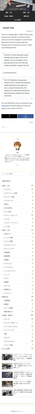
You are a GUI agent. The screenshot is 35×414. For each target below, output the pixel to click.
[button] (31, 174)
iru (17, 152)
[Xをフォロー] (17, 165)
